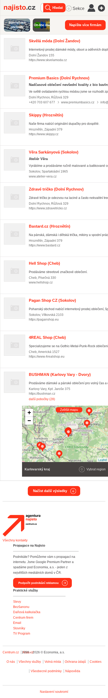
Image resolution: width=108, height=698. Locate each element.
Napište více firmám (85, 25)
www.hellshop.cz (41, 282)
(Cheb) (44, 263)
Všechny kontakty (15, 540)
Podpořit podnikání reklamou (38, 582)
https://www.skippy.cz (43, 134)
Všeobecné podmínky (46, 671)
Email (17, 623)
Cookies (95, 662)
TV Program (21, 633)
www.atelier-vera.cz (43, 176)
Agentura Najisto (21, 525)
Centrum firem (23, 617)
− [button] (29, 420)
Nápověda (72, 671)
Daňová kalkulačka (26, 612)
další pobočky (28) (42, 399)
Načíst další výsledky (50, 491)
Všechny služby (30, 662)
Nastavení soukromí (54, 692)
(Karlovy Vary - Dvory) (60, 374)
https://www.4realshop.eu (46, 356)
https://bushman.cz (42, 393)
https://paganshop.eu (44, 319)
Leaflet (102, 460)
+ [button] (29, 412)
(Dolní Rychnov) (59, 78)
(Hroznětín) (46, 115)
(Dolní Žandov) (54, 41)
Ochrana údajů (75, 662)
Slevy (17, 602)
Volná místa (53, 662)
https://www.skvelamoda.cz (48, 60)
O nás (11, 662)
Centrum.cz (11, 652)
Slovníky (19, 628)
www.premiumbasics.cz (77, 102)
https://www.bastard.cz (44, 245)
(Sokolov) (53, 152)
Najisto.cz (22, 8)
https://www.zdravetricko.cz (48, 208)
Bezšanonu (21, 607)
